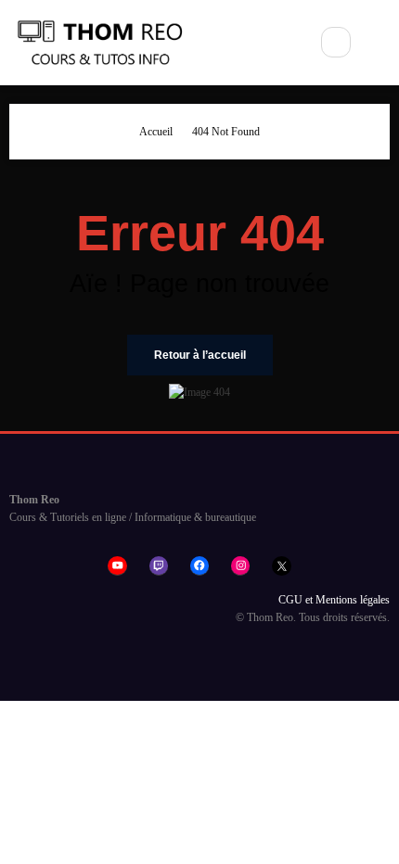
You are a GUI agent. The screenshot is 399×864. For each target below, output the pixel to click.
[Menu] (280, 42)
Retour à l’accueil (200, 355)
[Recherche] (336, 42)
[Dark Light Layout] (379, 42)
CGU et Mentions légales (334, 599)
